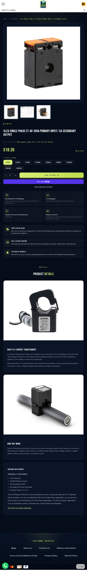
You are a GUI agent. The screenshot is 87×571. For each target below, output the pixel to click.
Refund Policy (71, 555)
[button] (83, 4)
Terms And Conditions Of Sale (23, 555)
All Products (13, 19)
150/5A (58, 162)
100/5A (37, 162)
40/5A (8, 162)
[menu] (3, 4)
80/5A (27, 162)
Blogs (13, 548)
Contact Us (44, 548)
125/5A (48, 162)
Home (4, 19)
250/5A (8, 168)
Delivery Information (66, 548)
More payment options (44, 187)
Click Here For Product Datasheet (19, 508)
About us (27, 548)
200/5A (69, 162)
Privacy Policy (51, 555)
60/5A (18, 162)
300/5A (19, 168)
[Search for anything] (43, 10)
